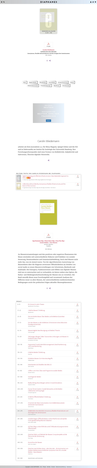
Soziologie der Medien (34, 377)
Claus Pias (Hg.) (60, 241)
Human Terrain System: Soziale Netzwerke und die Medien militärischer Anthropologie (45, 390)
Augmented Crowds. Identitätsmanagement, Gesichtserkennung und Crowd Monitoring (47, 345)
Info (41, 466)
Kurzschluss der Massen (35, 442)
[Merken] (47, 60)
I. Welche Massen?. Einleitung (36, 310)
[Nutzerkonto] (90, 2)
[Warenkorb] (95, 2)
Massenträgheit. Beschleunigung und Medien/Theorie (44, 330)
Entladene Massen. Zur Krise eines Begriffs (40, 358)
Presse (44, 466)
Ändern (48, 120)
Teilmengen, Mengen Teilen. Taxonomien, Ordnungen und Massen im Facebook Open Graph (48, 337)
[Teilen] (50, 60)
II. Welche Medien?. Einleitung (36, 352)
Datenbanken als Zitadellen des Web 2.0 (39, 364)
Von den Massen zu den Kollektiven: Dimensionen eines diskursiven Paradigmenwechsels (47, 323)
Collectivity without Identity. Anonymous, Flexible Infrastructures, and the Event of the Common (43, 185)
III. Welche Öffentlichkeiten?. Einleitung (39, 397)
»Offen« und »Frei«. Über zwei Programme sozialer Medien (45, 370)
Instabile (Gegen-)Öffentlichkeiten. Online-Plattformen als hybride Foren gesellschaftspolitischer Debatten (47, 419)
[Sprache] (93, 2)
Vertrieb (48, 466)
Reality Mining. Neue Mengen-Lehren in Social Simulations (45, 383)
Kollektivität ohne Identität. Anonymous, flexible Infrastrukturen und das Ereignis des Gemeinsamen (48, 412)
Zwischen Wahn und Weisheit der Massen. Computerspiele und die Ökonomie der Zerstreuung (47, 435)
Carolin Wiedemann (48, 50)
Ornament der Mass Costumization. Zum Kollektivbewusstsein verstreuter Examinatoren (46, 404)
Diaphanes (48, 2)
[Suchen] (4, 2)
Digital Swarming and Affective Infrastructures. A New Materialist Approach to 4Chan (45, 177)
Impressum (69, 466)
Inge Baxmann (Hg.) (38, 241)
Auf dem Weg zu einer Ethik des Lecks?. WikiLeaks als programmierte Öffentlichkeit (48, 427)
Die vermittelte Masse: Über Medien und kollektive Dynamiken (46, 316)
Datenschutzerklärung (61, 466)
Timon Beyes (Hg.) (50, 241)
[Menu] (1, 2)
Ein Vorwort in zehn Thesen (36, 304)
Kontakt (53, 466)
